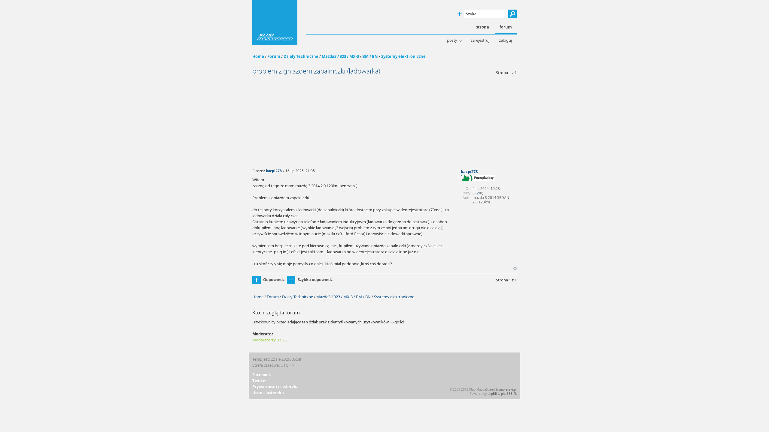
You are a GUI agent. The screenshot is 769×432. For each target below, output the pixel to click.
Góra (515, 268)
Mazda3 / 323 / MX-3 (340, 56)
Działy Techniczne (301, 56)
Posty (452, 40)
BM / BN (370, 56)
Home (258, 56)
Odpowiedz (273, 279)
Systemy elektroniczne (403, 56)
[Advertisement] (384, 121)
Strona (482, 27)
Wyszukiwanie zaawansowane (459, 14)
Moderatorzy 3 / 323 (270, 340)
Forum (273, 56)
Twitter (259, 380)
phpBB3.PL (509, 394)
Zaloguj (505, 40)
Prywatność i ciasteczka (275, 386)
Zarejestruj (480, 40)
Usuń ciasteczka (268, 392)
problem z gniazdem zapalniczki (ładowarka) (316, 71)
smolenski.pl (508, 389)
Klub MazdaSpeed (274, 22)
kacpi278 (274, 170)
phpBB (492, 394)
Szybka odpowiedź (315, 279)
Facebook (261, 374)
